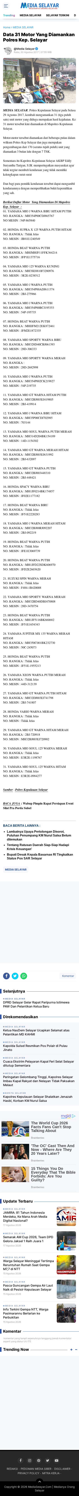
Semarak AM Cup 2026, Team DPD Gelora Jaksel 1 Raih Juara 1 (28, 1239)
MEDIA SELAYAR (30, 15)
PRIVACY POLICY (28, 1473)
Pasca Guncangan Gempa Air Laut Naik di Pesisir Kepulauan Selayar (28, 1287)
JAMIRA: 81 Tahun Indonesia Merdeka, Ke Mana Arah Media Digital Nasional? (25, 1216)
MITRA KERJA (50, 1473)
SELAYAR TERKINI (57, 15)
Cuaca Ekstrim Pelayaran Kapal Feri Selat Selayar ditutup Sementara (38, 1063)
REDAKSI (12, 1468)
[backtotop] (39, 1482)
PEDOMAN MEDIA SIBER (36, 1468)
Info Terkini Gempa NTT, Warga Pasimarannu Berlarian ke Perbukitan (25, 1313)
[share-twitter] (15, 976)
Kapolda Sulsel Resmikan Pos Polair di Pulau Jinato (35, 1048)
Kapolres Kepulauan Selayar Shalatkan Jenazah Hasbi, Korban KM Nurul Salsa (37, 1099)
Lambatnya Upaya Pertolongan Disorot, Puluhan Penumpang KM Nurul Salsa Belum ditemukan (39, 835)
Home (6, 27)
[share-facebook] (6, 976)
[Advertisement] (39, 922)
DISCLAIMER (62, 1468)
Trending (9, 15)
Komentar (67, 975)
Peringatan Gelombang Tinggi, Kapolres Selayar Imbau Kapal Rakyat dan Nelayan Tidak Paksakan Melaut (39, 1081)
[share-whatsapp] (23, 976)
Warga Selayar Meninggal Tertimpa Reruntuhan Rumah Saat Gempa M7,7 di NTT (28, 1265)
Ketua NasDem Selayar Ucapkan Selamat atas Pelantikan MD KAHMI (36, 1032)
